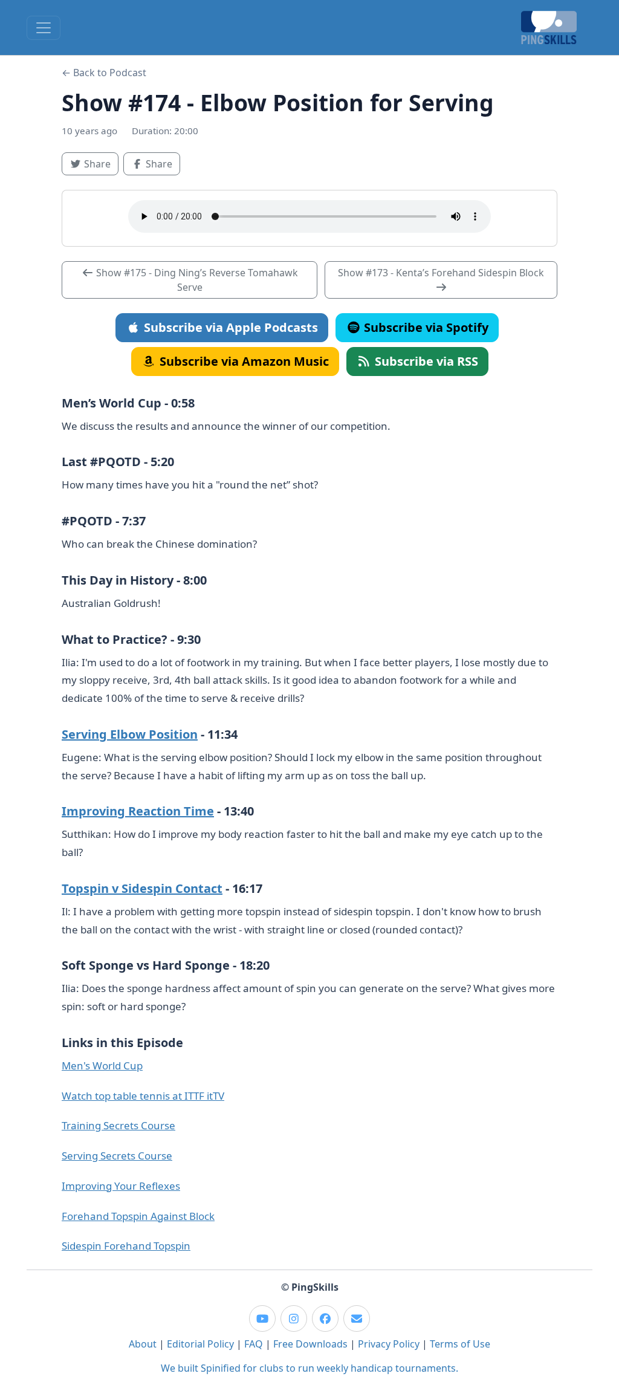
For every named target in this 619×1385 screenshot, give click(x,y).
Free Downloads (310, 1344)
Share (100, 163)
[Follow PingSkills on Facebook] (325, 1318)
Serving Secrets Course (117, 1156)
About (143, 1344)
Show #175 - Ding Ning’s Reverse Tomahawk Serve (196, 280)
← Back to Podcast (104, 72)
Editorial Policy (200, 1344)
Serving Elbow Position (130, 734)
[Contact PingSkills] (356, 1318)
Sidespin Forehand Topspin (126, 1246)
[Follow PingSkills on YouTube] (262, 1318)
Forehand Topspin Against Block (138, 1216)
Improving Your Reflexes (121, 1186)
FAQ (253, 1344)
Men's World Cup (102, 1065)
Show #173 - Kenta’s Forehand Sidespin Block (441, 272)
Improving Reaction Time (138, 811)
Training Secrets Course (118, 1125)
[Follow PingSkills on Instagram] (293, 1318)
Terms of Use (460, 1344)
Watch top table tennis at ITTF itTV (143, 1096)
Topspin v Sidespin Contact (142, 888)
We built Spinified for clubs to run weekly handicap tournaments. (309, 1368)
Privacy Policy (389, 1344)
